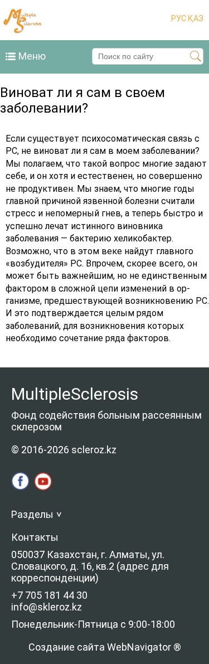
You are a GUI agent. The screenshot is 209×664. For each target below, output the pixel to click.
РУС (178, 18)
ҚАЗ (194, 18)
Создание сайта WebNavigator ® (104, 647)
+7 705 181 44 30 (49, 595)
